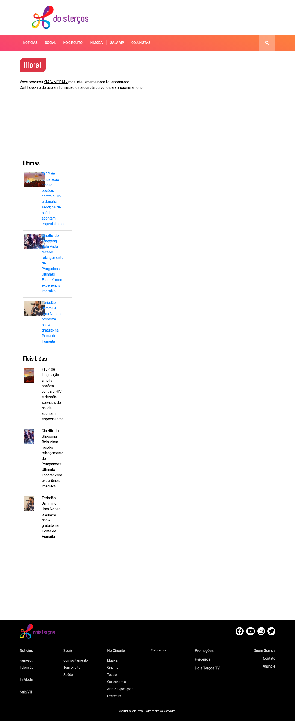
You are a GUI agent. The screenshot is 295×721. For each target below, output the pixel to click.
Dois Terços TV (207, 668)
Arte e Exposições (120, 689)
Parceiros (202, 659)
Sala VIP (117, 43)
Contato (269, 658)
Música (112, 660)
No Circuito (73, 43)
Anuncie (269, 666)
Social (50, 43)
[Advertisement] (191, 17)
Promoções (204, 650)
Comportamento (75, 660)
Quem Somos (264, 650)
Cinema (112, 667)
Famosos (26, 660)
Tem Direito (71, 667)
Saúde (68, 674)
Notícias (30, 43)
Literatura (114, 696)
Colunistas (140, 43)
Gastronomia (116, 682)
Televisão (26, 667)
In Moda (96, 43)
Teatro (112, 674)
